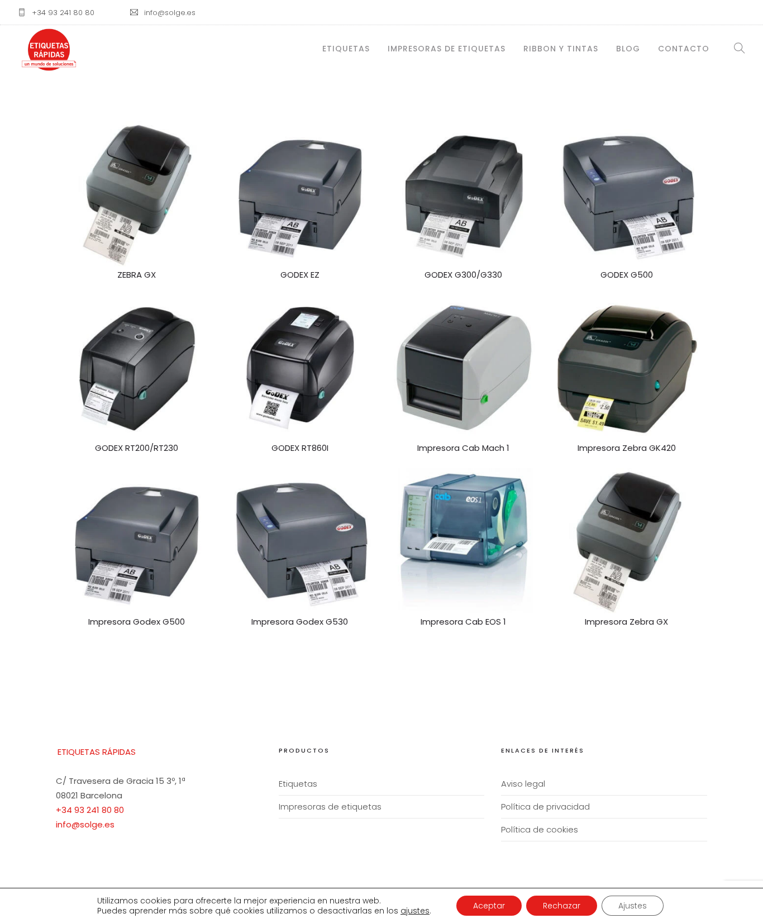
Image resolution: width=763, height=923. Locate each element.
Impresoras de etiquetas (447, 48)
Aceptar (489, 905)
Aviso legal (523, 783)
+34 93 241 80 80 (90, 810)
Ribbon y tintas (560, 48)
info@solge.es (85, 824)
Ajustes (632, 905)
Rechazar (561, 905)
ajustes (415, 911)
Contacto (683, 48)
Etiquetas (346, 48)
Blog (628, 48)
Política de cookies (539, 829)
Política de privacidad (545, 806)
